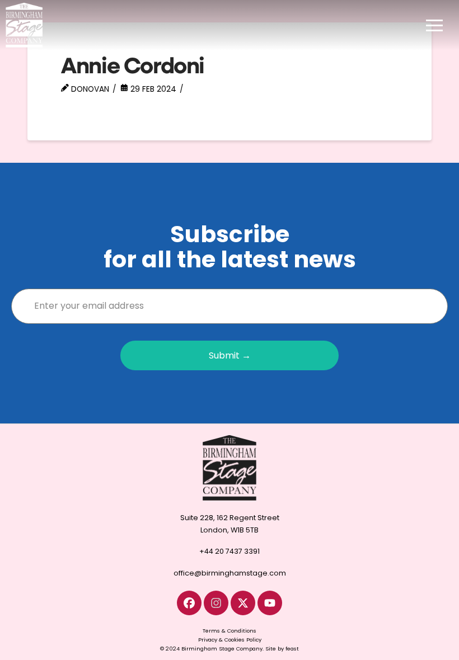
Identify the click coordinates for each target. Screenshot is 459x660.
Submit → (230, 355)
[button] (434, 25)
